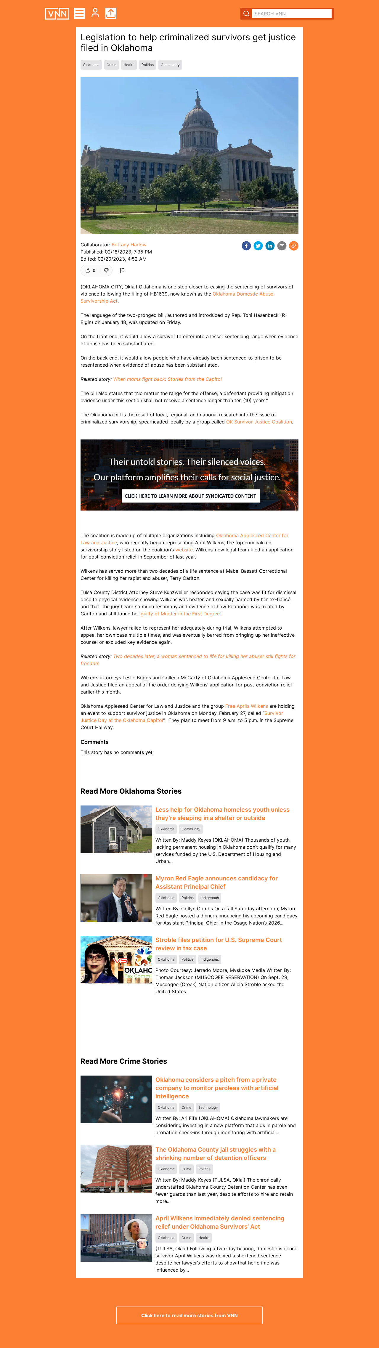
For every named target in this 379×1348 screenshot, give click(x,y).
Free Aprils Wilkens (246, 706)
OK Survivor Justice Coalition (259, 422)
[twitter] (258, 246)
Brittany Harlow (129, 245)
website (184, 550)
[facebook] (246, 246)
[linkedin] (270, 246)
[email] (282, 246)
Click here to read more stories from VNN (189, 1315)
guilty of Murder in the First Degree (180, 614)
